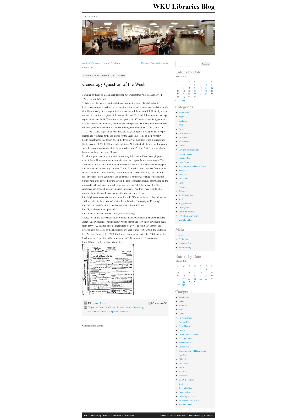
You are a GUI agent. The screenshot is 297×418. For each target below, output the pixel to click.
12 (212, 87)
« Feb (177, 100)
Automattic (208, 415)
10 (201, 87)
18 (206, 90)
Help (108, 16)
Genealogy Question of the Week (114, 84)
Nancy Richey (93, 75)
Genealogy (138, 307)
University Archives (187, 211)
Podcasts (182, 186)
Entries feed (183, 239)
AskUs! (182, 116)
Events (103, 303)
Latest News (184, 162)
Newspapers (94, 311)
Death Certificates (107, 307)
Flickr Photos (184, 141)
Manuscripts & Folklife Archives (192, 166)
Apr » (184, 100)
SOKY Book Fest (186, 195)
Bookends (183, 120)
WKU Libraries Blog (184, 6)
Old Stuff (182, 174)
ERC (181, 125)
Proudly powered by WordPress (173, 415)
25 (206, 94)
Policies (92, 16)
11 (206, 87)
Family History (124, 307)
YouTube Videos (185, 219)
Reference (183, 191)
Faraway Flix (184, 137)
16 (195, 90)
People (181, 182)
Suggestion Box (185, 203)
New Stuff (183, 170)
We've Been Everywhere (189, 215)
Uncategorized (184, 207)
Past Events (183, 178)
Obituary (105, 311)
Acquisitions (184, 112)
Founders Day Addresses (154, 63)
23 (195, 94)
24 (201, 94)
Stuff (181, 199)
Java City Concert (186, 153)
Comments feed (185, 243)
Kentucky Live (185, 158)
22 (189, 94)
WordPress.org (185, 247)
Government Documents (189, 149)
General (182, 145)
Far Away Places (185, 133)
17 (201, 90)
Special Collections (120, 311)
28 (184, 97)
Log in (181, 234)
